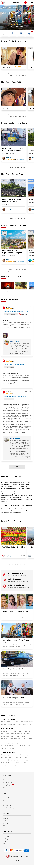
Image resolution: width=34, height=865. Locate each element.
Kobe (15, 765)
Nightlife (13, 733)
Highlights (4, 731)
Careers (5, 841)
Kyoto (8, 755)
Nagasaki (18, 757)
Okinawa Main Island (23, 760)
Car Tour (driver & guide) (23, 745)
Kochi (30, 762)
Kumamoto (4, 760)
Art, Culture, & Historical (16, 731)
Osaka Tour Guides (12, 721)
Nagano (17, 762)
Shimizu (3, 765)
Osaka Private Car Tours (8, 724)
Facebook (5, 821)
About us (5, 780)
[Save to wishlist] (24, 48)
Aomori (10, 765)
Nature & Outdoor (21, 736)
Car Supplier (6, 839)
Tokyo (3, 755)
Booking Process (8, 782)
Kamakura (24, 762)
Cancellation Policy (8, 808)
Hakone (27, 755)
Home (4, 7)
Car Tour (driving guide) (8, 748)
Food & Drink (5, 733)
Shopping (4, 738)
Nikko (3, 762)
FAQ (4, 800)
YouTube (5, 823)
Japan (9, 7)
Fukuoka (11, 757)
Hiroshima (20, 755)
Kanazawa (4, 757)
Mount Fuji (12, 760)
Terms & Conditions (8, 803)
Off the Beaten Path (14, 738)
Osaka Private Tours (26, 721)
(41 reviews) (18, 438)
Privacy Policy (7, 805)
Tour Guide (6, 836)
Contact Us (6, 798)
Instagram (5, 818)
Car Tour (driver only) (7, 745)
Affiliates (5, 844)
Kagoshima (9, 762)
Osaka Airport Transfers (24, 724)
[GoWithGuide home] (2, 2)
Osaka (3, 721)
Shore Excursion (27, 738)
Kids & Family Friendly (7, 736)
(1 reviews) (16, 341)
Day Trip (27, 731)
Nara (24, 757)
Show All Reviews (17, 467)
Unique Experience (23, 733)
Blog (4, 787)
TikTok (4, 826)
